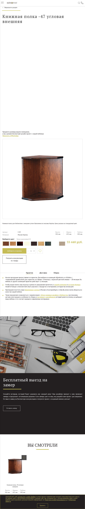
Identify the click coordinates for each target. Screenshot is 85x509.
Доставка (43, 273)
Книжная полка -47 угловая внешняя (15, 486)
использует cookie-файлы (26, 497)
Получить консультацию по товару (14, 259)
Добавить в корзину (14, 251)
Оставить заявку (11, 408)
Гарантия (29, 273)
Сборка (56, 273)
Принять (42, 505)
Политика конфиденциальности (56, 500)
